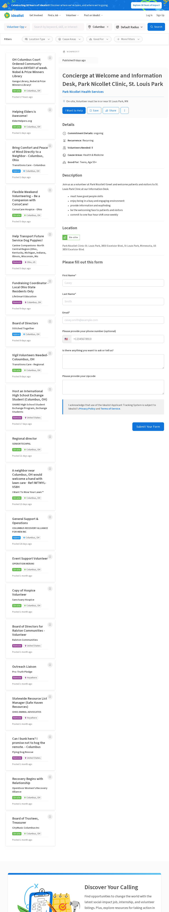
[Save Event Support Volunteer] (50, 556)
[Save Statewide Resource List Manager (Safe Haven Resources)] (50, 696)
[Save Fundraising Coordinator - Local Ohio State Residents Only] (50, 281)
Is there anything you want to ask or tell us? (88, 350)
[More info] (99, 27)
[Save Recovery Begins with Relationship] (50, 777)
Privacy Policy (87, 409)
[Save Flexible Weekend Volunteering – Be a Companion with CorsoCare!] (50, 190)
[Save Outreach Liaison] (50, 665)
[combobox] (58, 26)
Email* (66, 312)
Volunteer (71, 15)
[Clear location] (107, 26)
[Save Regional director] (50, 436)
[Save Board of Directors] (50, 321)
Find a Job (53, 15)
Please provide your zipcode (79, 376)
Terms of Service (110, 409)
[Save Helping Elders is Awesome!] (50, 110)
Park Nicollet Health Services (83, 92)
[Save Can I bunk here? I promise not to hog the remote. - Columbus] (50, 737)
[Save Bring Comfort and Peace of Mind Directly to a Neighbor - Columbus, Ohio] (50, 146)
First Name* (69, 275)
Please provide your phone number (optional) (89, 331)
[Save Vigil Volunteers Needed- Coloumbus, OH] (50, 353)
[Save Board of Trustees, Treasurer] (50, 816)
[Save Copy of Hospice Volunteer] (50, 588)
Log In (149, 15)
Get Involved (36, 15)
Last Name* (69, 294)
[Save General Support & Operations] (50, 517)
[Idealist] (14, 15)
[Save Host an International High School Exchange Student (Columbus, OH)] (50, 389)
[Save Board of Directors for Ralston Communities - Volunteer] (50, 624)
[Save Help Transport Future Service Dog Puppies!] (50, 234)
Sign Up (160, 15)
